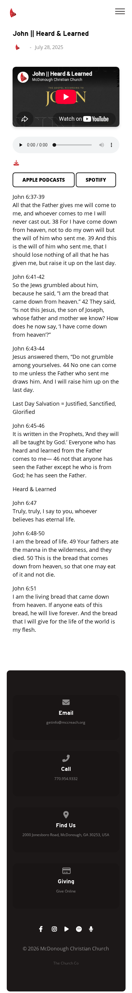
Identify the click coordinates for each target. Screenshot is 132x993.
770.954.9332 (66, 778)
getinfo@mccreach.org (65, 722)
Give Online (66, 891)
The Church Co (66, 963)
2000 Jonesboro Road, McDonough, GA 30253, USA (65, 834)
